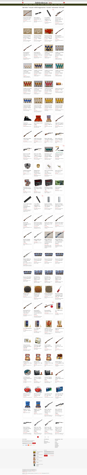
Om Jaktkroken (48, 0)
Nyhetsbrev (45, 443)
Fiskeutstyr (55, 4)
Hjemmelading (35, 4)
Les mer (32, 471)
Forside (56, 441)
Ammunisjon (30, 4)
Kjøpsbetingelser (62, 0)
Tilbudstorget (26, 4)
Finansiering (52, 0)
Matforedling (62, 4)
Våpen (38, 4)
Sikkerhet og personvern (47, 442)
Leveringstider (55, 0)
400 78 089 (39, 473)
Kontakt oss (56, 447)
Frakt (44, 440)
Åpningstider (59, 0)
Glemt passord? (52, 455)
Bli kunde (56, 442)
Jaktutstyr (52, 4)
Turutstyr (59, 4)
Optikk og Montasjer (47, 4)
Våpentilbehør (42, 4)
